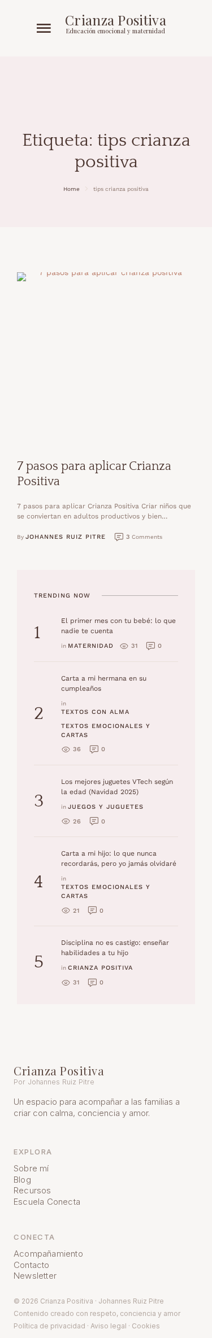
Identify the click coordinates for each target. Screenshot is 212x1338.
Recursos (32, 1190)
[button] (44, 28)
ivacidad (72, 1326)
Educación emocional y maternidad (115, 31)
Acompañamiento (48, 1253)
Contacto (32, 1264)
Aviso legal (108, 1326)
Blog (22, 1179)
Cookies (146, 1326)
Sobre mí (31, 1168)
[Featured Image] (106, 357)
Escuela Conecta (47, 1201)
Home (71, 189)
